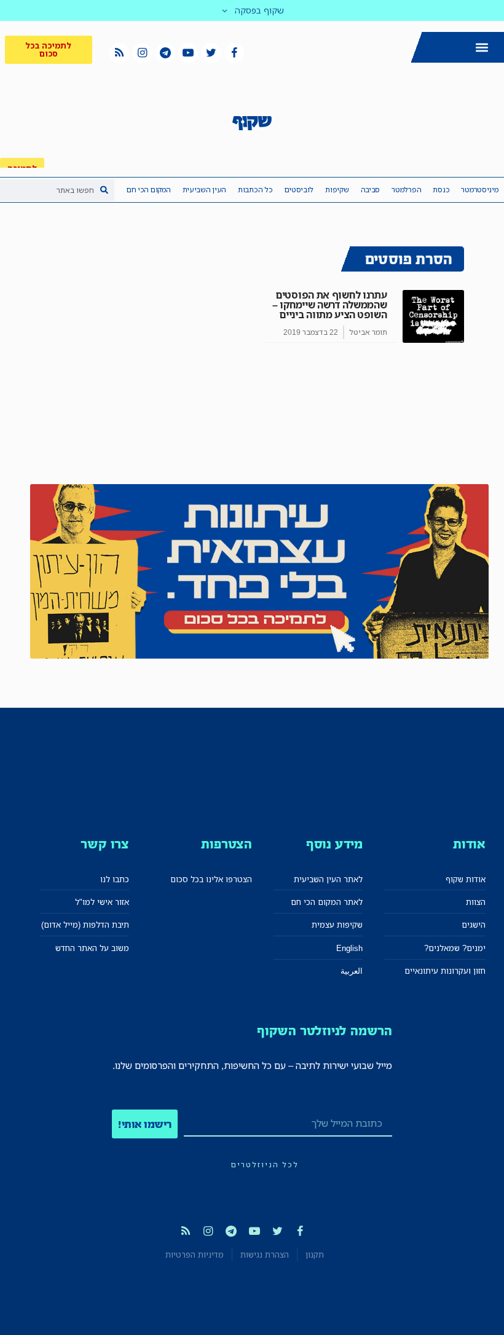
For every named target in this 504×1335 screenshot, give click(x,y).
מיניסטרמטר (479, 189)
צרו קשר (105, 844)
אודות (469, 844)
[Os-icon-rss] (119, 53)
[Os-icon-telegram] (165, 53)
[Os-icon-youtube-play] (188, 53)
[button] (481, 47)
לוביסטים (299, 189)
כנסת (441, 189)
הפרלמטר (406, 189)
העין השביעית (204, 189)
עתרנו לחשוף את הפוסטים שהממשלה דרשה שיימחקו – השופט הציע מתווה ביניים (329, 304)
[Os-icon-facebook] (234, 53)
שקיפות (336, 189)
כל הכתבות (255, 189)
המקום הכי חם (148, 189)
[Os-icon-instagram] (142, 53)
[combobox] (57, 190)
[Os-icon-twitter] (211, 53)
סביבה (370, 189)
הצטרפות (226, 844)
